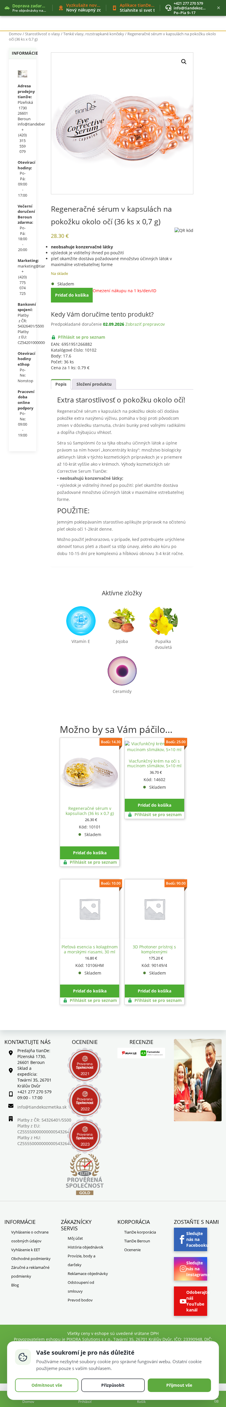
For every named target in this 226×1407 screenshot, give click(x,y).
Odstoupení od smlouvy (81, 1287)
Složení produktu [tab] (94, 384)
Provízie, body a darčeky (81, 1260)
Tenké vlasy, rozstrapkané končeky (93, 33)
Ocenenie (132, 1249)
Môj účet (75, 1238)
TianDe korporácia (140, 1232)
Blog (15, 1285)
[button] (184, 61)
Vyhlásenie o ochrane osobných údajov (30, 1236)
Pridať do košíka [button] (90, 852)
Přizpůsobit (112, 1385)
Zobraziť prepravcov (145, 324)
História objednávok (85, 1247)
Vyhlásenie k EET (25, 1249)
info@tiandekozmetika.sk (197, 8)
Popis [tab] (61, 384)
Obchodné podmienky (31, 1258)
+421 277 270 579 (188, 3)
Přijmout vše (179, 1385)
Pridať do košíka (72, 295)
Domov (15, 33)
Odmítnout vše (46, 1385)
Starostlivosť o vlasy (42, 33)
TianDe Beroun (137, 1241)
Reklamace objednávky (88, 1273)
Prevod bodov (80, 1300)
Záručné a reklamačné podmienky (30, 1272)
